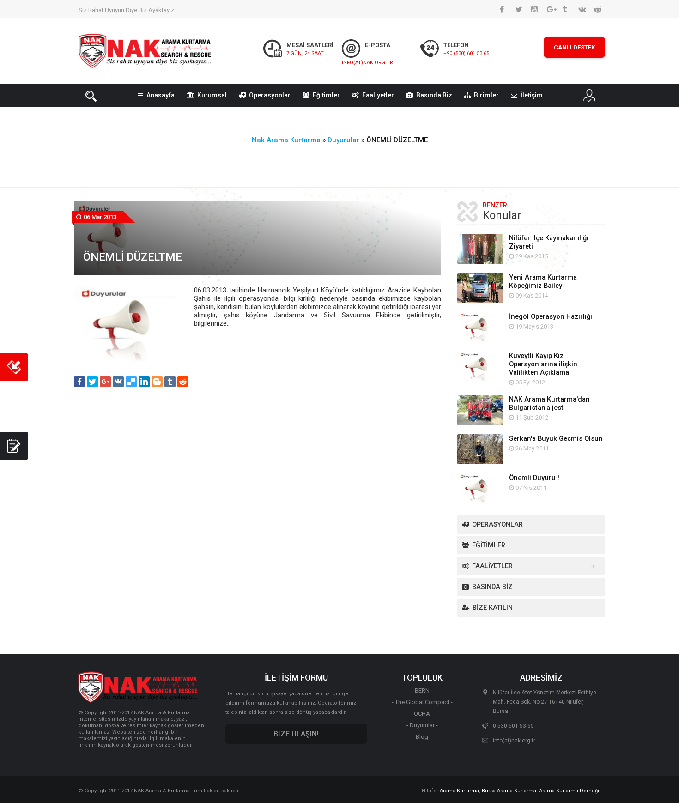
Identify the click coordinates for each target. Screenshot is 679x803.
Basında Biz (434, 95)
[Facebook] (79, 381)
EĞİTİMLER (488, 545)
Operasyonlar (270, 95)
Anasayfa (160, 95)
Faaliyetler (378, 95)
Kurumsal (212, 95)
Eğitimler (326, 95)
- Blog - (421, 736)
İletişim (532, 95)
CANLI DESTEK (574, 47)
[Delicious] (131, 381)
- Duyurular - (422, 725)
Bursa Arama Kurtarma (509, 791)
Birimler (486, 95)
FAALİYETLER (492, 566)
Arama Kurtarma (459, 791)
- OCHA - (422, 713)
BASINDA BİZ (492, 587)
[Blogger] (157, 381)
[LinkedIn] (144, 381)
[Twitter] (92, 381)
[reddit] (182, 381)
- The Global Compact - (422, 702)
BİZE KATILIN (493, 608)
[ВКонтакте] (118, 381)
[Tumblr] (170, 381)
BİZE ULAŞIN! (296, 734)
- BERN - (422, 690)
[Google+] (105, 381)
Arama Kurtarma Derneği (569, 791)
